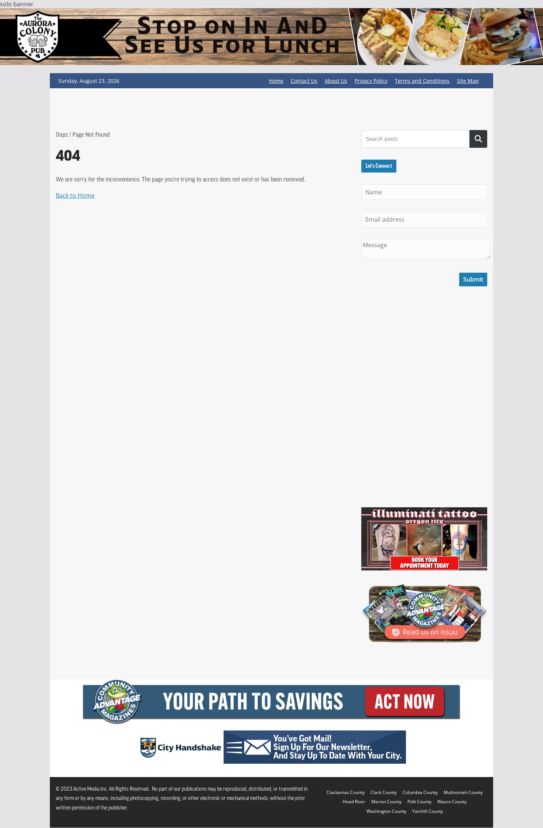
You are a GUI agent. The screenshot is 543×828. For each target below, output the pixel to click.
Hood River (354, 801)
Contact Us (304, 80)
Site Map (468, 80)
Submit (473, 279)
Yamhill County (427, 811)
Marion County (386, 801)
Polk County (419, 801)
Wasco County (452, 801)
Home (276, 80)
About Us (336, 80)
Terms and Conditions (422, 80)
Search (478, 139)
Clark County (383, 792)
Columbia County (420, 792)
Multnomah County (463, 792)
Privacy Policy (371, 80)
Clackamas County (346, 792)
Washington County (386, 811)
